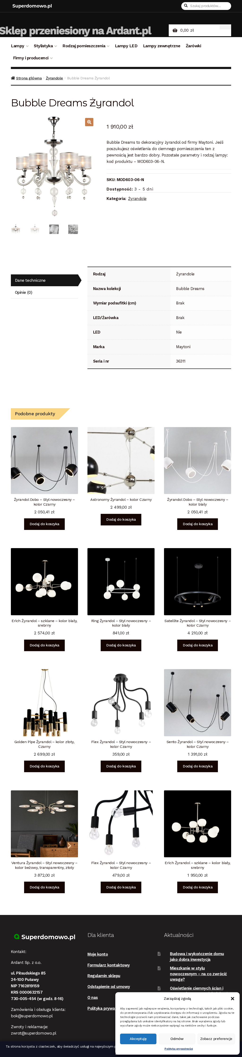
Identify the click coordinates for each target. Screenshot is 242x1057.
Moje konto (97, 954)
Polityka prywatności (178, 1048)
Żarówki (193, 45)
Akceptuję (138, 1039)
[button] (232, 998)
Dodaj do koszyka (44, 524)
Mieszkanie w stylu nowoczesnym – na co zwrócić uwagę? (198, 974)
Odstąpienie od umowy (108, 986)
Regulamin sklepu (103, 975)
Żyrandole (54, 78)
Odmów (177, 1039)
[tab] (44, 280)
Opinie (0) (23, 292)
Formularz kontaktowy (108, 965)
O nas (92, 997)
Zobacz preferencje (216, 1039)
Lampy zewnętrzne (161, 45)
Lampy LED (126, 45)
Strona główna (29, 78)
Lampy (17, 45)
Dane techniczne (30, 280)
